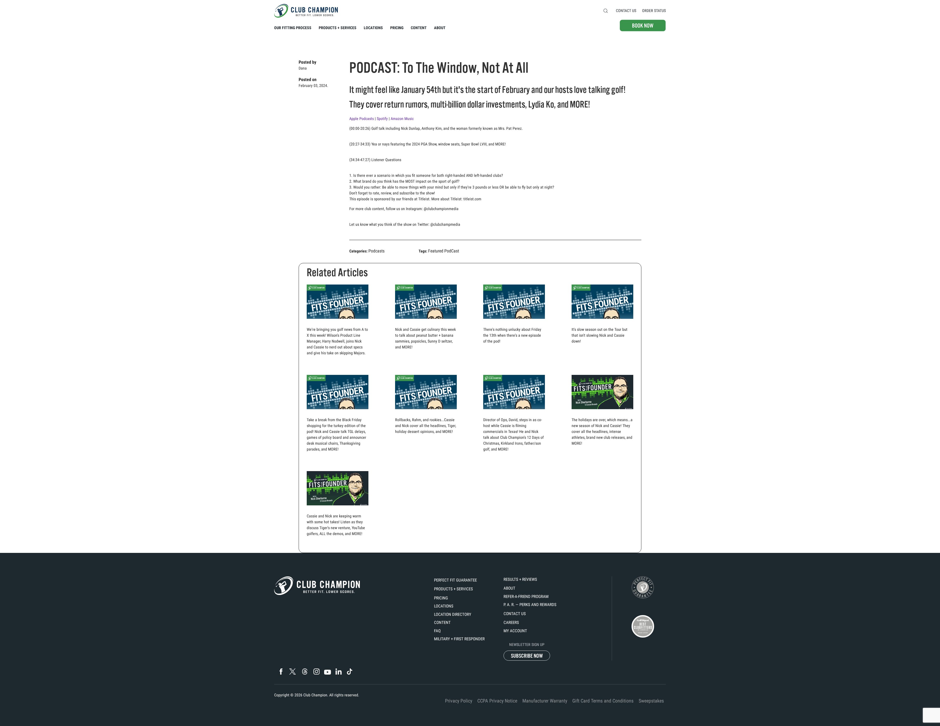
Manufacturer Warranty (544, 701)
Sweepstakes (651, 701)
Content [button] (419, 27)
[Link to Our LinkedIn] (338, 671)
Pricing (441, 597)
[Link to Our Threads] (305, 671)
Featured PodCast (443, 250)
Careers (511, 622)
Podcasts (376, 250)
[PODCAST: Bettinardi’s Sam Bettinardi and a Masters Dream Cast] (337, 405)
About (509, 588)
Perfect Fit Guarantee (455, 580)
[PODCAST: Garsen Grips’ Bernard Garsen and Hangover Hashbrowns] (514, 405)
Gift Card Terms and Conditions (603, 701)
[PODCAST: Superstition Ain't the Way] (514, 315)
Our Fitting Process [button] (292, 27)
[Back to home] (306, 11)
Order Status (654, 10)
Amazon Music (403, 118)
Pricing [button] (396, 27)
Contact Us (626, 10)
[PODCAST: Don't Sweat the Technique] (426, 315)
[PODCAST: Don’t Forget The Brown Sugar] (602, 393)
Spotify (383, 118)
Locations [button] (373, 27)
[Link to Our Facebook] (281, 671)
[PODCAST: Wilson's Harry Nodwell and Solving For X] (337, 315)
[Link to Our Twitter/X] (292, 671)
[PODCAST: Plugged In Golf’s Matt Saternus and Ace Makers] (337, 490)
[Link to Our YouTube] (327, 672)
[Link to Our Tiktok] (349, 671)
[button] (605, 10)
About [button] (440, 27)
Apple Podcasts (362, 118)
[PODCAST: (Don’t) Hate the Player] (426, 405)
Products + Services (453, 588)
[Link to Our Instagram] (316, 671)
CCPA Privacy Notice (497, 701)
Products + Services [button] (337, 27)
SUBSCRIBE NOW (527, 656)
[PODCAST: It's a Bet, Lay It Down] (602, 315)
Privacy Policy (458, 701)
